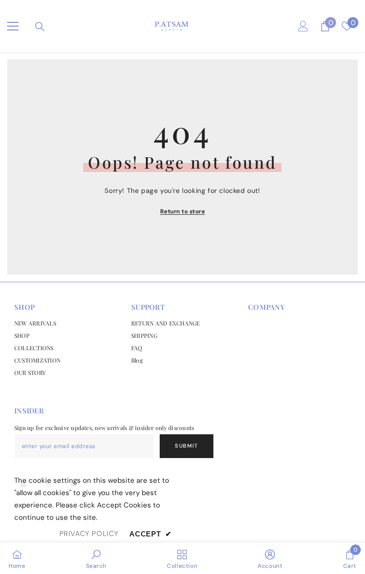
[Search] (40, 26)
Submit (186, 445)
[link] (96, 558)
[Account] (303, 26)
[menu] (13, 26)
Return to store (182, 211)
